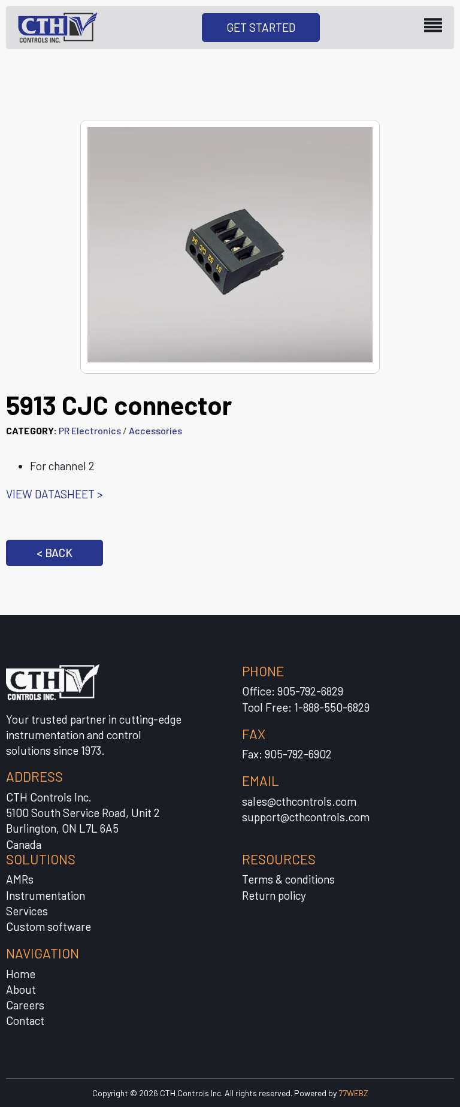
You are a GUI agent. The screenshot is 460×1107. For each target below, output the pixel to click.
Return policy (274, 895)
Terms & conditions (288, 879)
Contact (25, 1020)
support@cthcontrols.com (306, 817)
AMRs (20, 879)
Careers (25, 1005)
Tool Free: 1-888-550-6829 (306, 707)
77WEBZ (353, 1093)
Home (20, 974)
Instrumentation (45, 895)
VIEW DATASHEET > (54, 494)
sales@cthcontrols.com (299, 801)
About (21, 989)
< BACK (54, 552)
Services (27, 911)
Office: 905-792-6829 (292, 691)
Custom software (48, 926)
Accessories (155, 430)
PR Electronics (90, 430)
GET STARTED (260, 27)
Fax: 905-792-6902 (287, 754)
